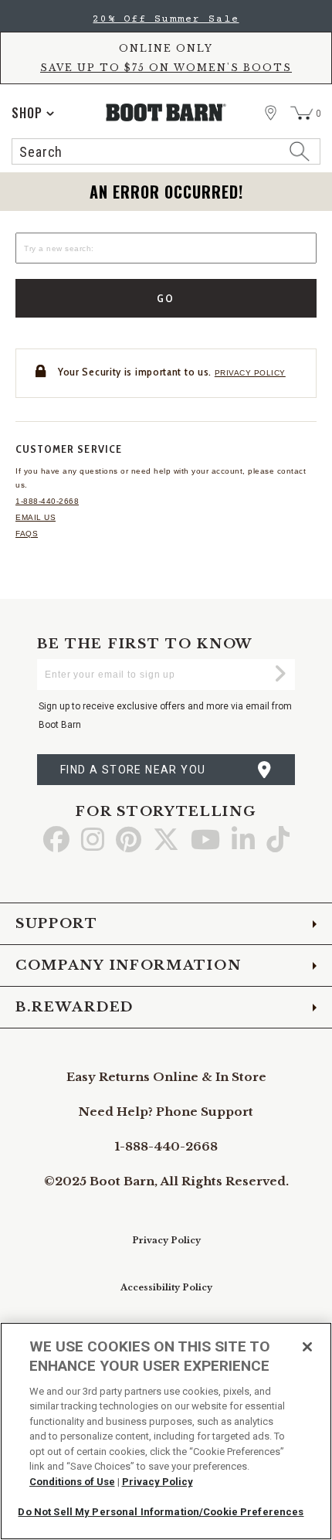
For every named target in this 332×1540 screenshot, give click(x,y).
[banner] (166, 86)
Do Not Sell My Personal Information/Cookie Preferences (160, 1512)
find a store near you (132, 769)
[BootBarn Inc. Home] (166, 112)
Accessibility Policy (166, 1287)
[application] (33, 113)
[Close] (307, 1347)
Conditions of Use (72, 1481)
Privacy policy (250, 373)
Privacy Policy (166, 1240)
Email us (35, 517)
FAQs (26, 533)
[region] (166, 1431)
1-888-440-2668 (47, 501)
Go (166, 298)
